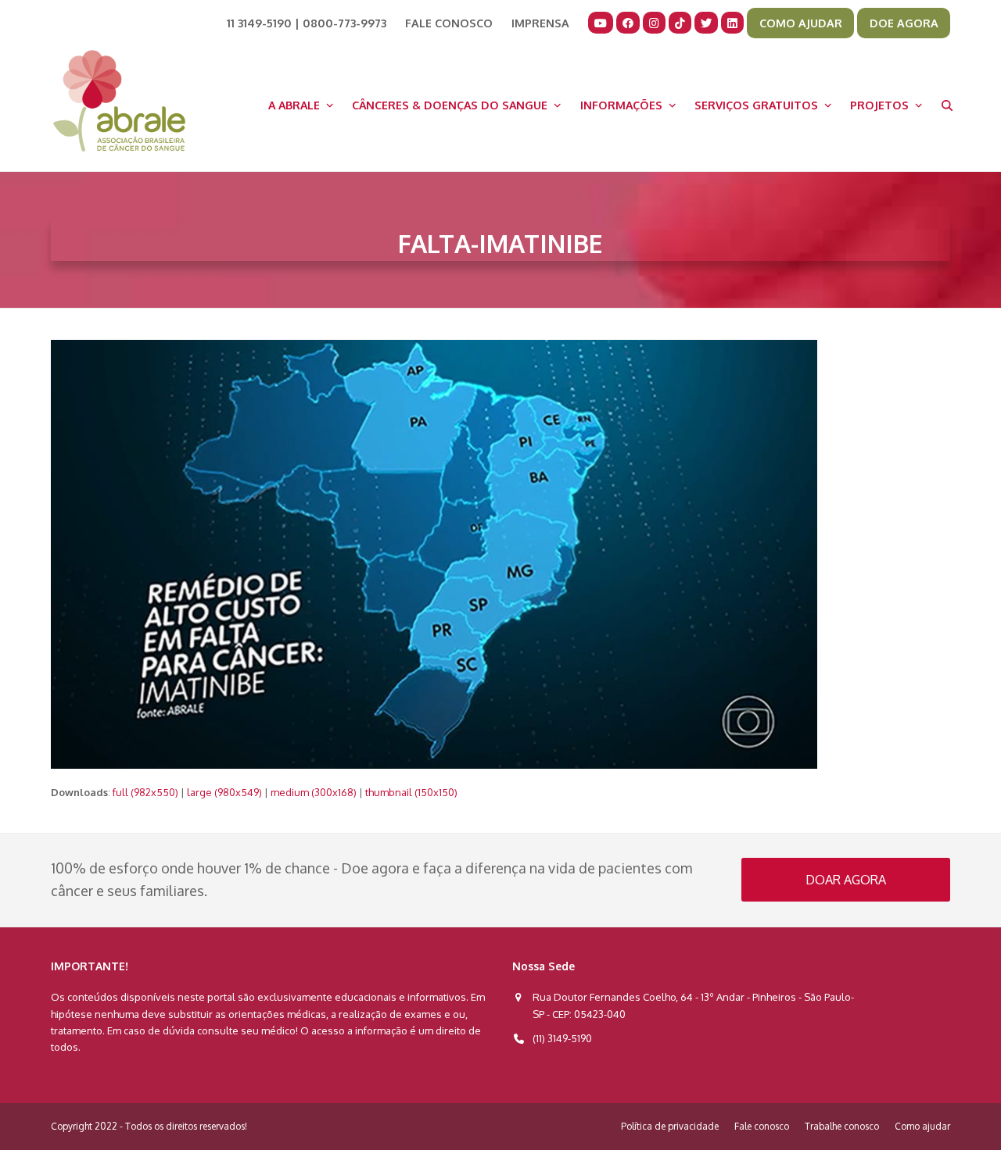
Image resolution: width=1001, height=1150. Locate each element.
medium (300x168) (314, 792)
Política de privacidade (670, 1126)
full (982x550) (145, 792)
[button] (947, 104)
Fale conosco (761, 1126)
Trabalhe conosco (842, 1126)
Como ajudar (922, 1126)
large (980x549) (224, 792)
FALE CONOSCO (449, 23)
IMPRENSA (540, 23)
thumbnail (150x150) (411, 792)
